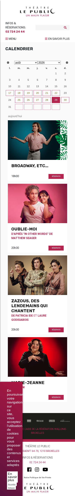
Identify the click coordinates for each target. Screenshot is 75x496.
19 (28, 93)
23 (65, 93)
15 (56, 86)
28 (19, 73)
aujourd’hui (15, 116)
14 (46, 86)
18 (19, 93)
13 (37, 86)
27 (9, 73)
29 (28, 73)
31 (46, 73)
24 (9, 100)
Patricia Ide (24, 315)
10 (9, 86)
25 (19, 100)
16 (65, 86)
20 (37, 93)
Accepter (12, 484)
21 (46, 93)
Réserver (56, 176)
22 (56, 93)
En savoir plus (12, 477)
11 (19, 86)
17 (9, 93)
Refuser (11, 488)
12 (28, 86)
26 (28, 100)
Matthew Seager (23, 238)
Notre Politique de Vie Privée (37, 477)
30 (37, 73)
